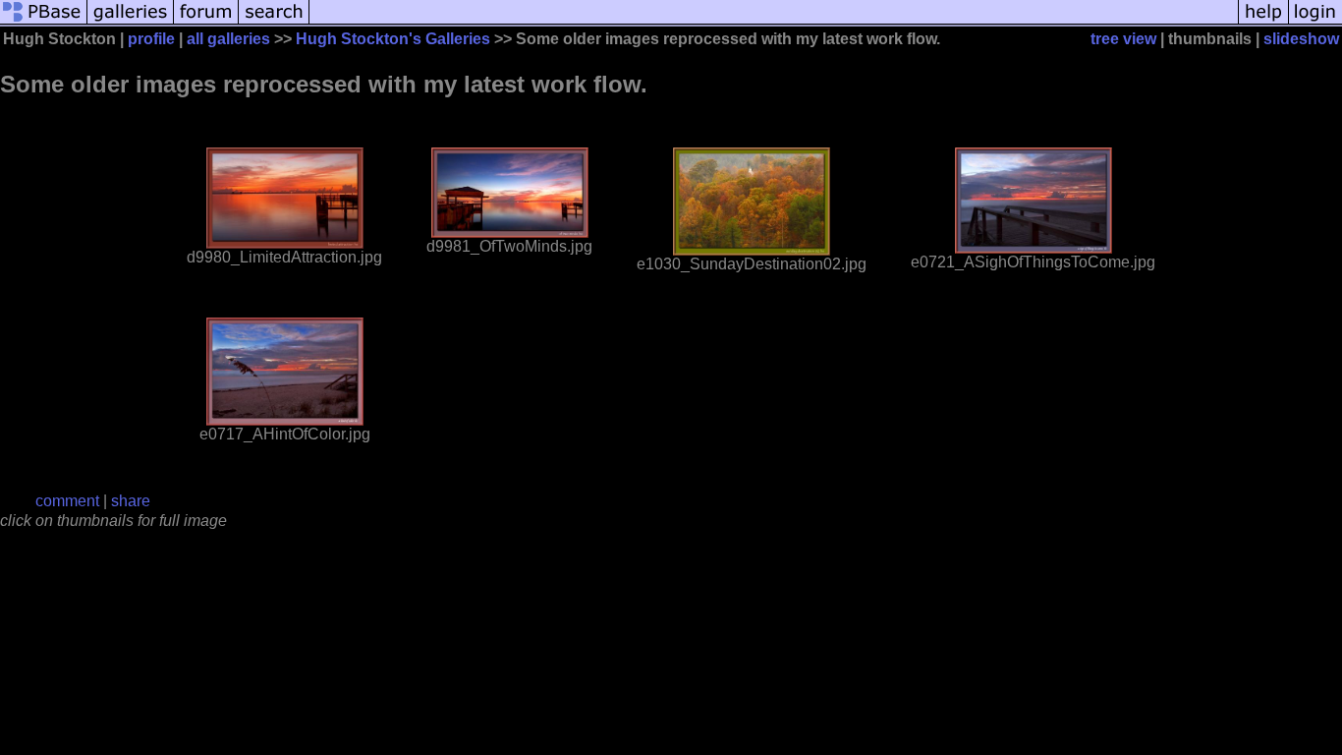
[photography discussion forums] (206, 22)
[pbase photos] (43, 22)
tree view (1123, 38)
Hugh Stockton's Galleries (393, 38)
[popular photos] (773, 22)
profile (151, 38)
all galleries (228, 38)
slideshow (1301, 38)
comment (67, 501)
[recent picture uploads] (130, 22)
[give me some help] (1263, 22)
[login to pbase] (1315, 22)
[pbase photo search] (274, 22)
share (130, 501)
